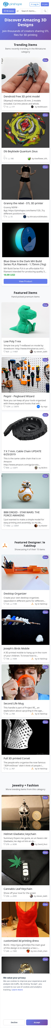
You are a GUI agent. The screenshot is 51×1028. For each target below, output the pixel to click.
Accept (37, 1022)
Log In (36, 4)
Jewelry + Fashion (25, 785)
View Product (25, 281)
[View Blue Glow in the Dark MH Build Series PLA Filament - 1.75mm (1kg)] (25, 240)
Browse (10, 11)
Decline (14, 1022)
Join (46, 4)
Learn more (17, 989)
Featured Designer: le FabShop (30, 543)
